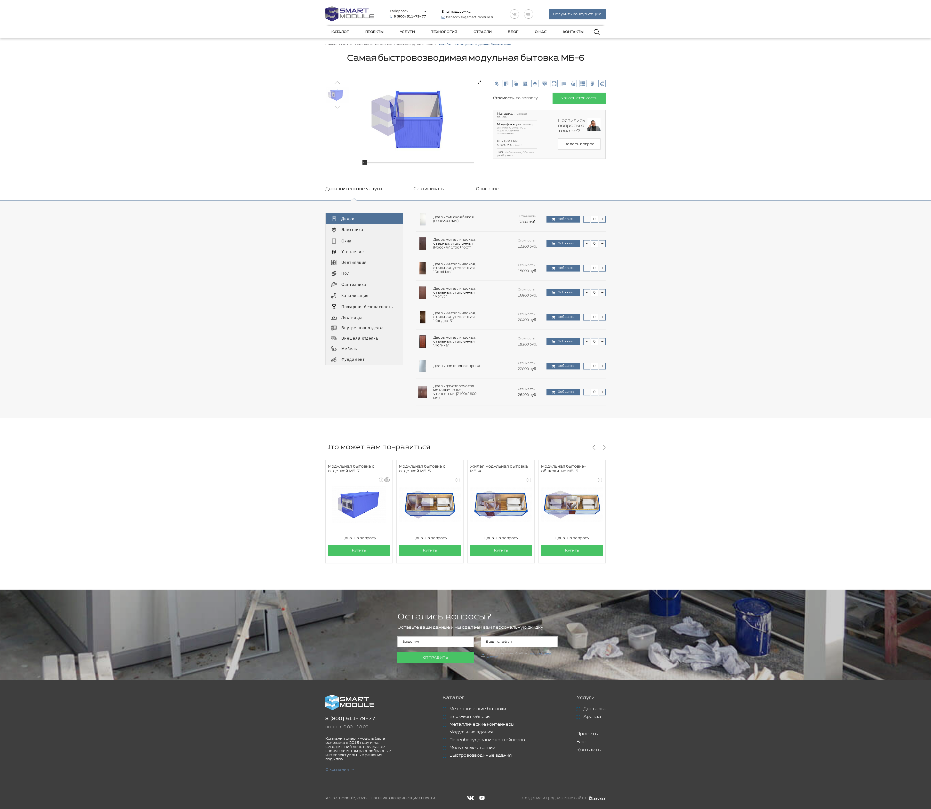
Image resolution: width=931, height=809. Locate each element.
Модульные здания (471, 732)
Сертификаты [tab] (428, 188)
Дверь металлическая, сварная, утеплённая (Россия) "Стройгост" (454, 243)
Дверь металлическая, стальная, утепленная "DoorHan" (454, 268)
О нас (541, 32)
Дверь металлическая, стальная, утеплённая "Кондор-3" (454, 317)
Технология (444, 32)
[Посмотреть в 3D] (387, 479)
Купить (359, 550)
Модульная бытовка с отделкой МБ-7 (351, 468)
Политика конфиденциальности (403, 798)
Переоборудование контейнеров (487, 739)
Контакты (573, 32)
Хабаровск (399, 11)
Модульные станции (472, 747)
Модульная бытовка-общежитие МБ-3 (563, 468)
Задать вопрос (579, 144)
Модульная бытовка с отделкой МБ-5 (422, 468)
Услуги (407, 32)
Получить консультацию (577, 14)
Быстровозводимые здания (480, 755)
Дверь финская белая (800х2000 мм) (453, 219)
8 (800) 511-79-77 (350, 718)
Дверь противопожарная (456, 366)
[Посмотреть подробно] (479, 82)
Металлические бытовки (477, 708)
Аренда (592, 716)
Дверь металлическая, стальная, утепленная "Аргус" (454, 292)
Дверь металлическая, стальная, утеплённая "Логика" (454, 341)
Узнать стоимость (579, 98)
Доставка (594, 708)
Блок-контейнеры (469, 716)
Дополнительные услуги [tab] (353, 188)
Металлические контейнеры (481, 724)
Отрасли (483, 32)
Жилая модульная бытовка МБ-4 (499, 468)
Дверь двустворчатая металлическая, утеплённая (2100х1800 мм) (454, 392)
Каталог (340, 32)
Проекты (374, 32)
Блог (513, 32)
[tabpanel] (465, 309)
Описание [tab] (487, 188)
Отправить (435, 658)
